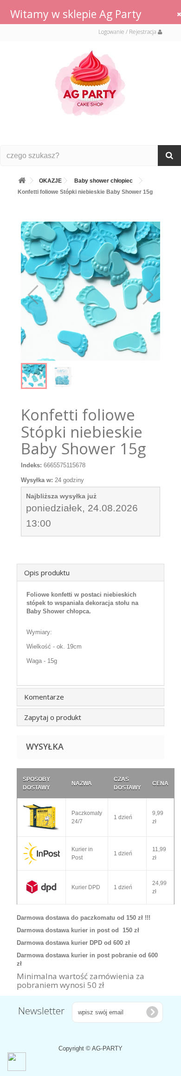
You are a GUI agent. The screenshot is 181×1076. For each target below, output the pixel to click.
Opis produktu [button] (47, 572)
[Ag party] (90, 82)
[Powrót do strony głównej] (22, 178)
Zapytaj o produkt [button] (52, 717)
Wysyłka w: (37, 480)
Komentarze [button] (44, 696)
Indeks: (31, 465)
